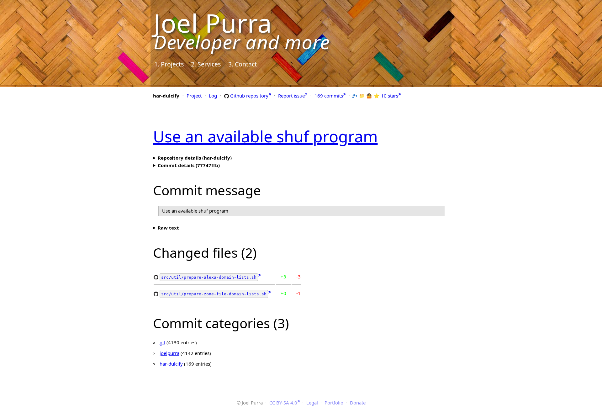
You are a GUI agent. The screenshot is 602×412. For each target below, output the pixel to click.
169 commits (328, 95)
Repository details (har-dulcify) (195, 158)
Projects (172, 64)
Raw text (168, 227)
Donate (358, 402)
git (162, 342)
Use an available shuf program (265, 136)
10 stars (389, 95)
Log (213, 95)
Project (194, 95)
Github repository (249, 95)
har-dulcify (171, 364)
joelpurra (169, 353)
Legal (312, 402)
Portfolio (334, 402)
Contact (246, 64)
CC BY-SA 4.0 (283, 402)
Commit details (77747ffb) (189, 165)
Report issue (291, 95)
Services (209, 64)
